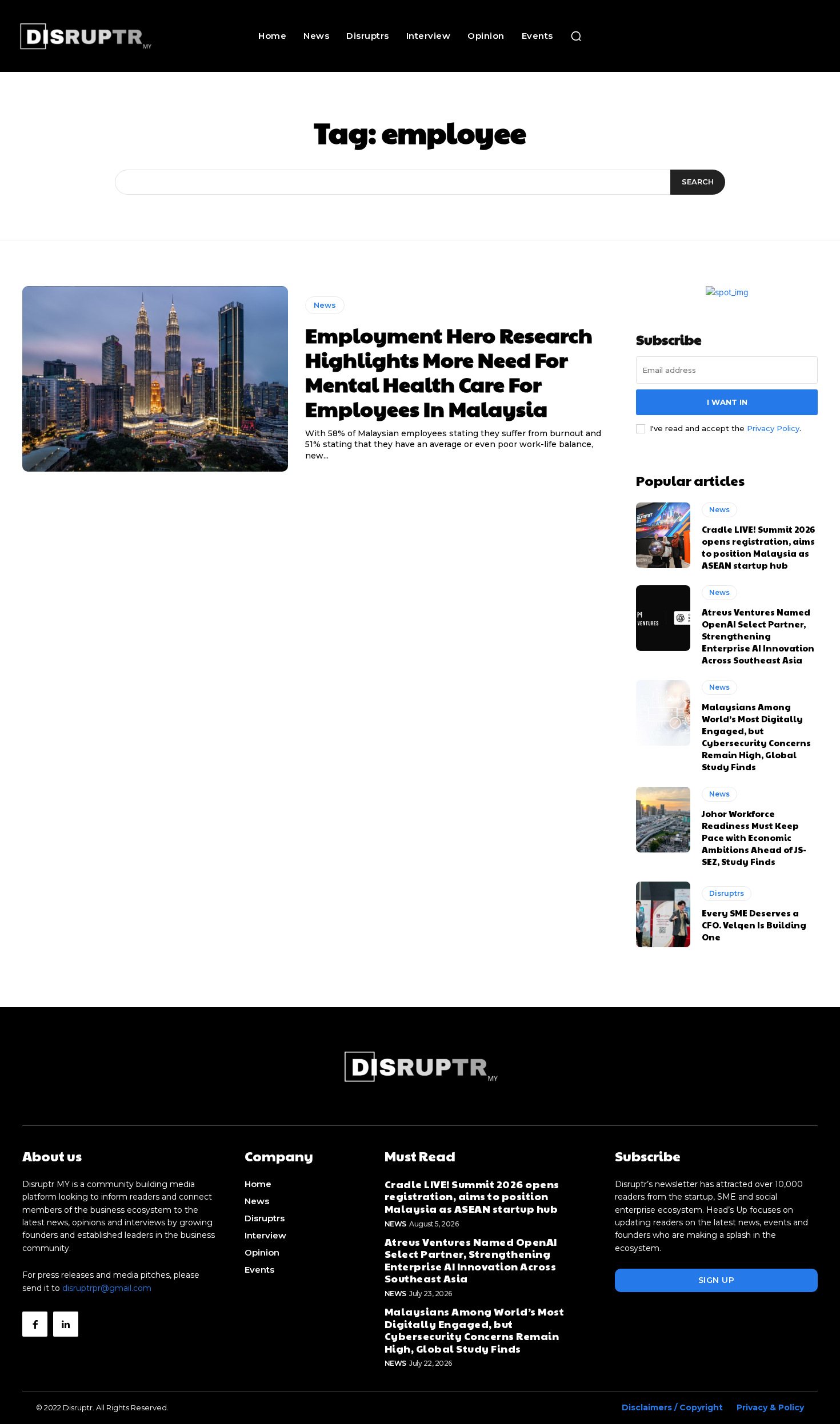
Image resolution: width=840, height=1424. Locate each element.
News (325, 304)
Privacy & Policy (770, 1407)
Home (258, 1183)
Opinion (262, 1252)
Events (259, 1269)
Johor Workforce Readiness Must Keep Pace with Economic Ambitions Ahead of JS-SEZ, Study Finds (754, 837)
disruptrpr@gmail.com (106, 1288)
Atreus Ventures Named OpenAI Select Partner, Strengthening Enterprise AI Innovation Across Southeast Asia (758, 636)
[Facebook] (34, 1324)
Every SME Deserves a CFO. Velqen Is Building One (754, 925)
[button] (576, 36)
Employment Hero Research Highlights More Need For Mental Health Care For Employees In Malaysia (449, 371)
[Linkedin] (65, 1324)
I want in (727, 402)
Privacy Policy (773, 428)
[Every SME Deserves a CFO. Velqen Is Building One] (663, 914)
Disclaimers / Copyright (672, 1407)
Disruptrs (726, 893)
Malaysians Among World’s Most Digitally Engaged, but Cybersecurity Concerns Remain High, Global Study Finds (756, 737)
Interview (265, 1235)
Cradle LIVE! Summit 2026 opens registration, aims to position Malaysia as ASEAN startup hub (758, 547)
